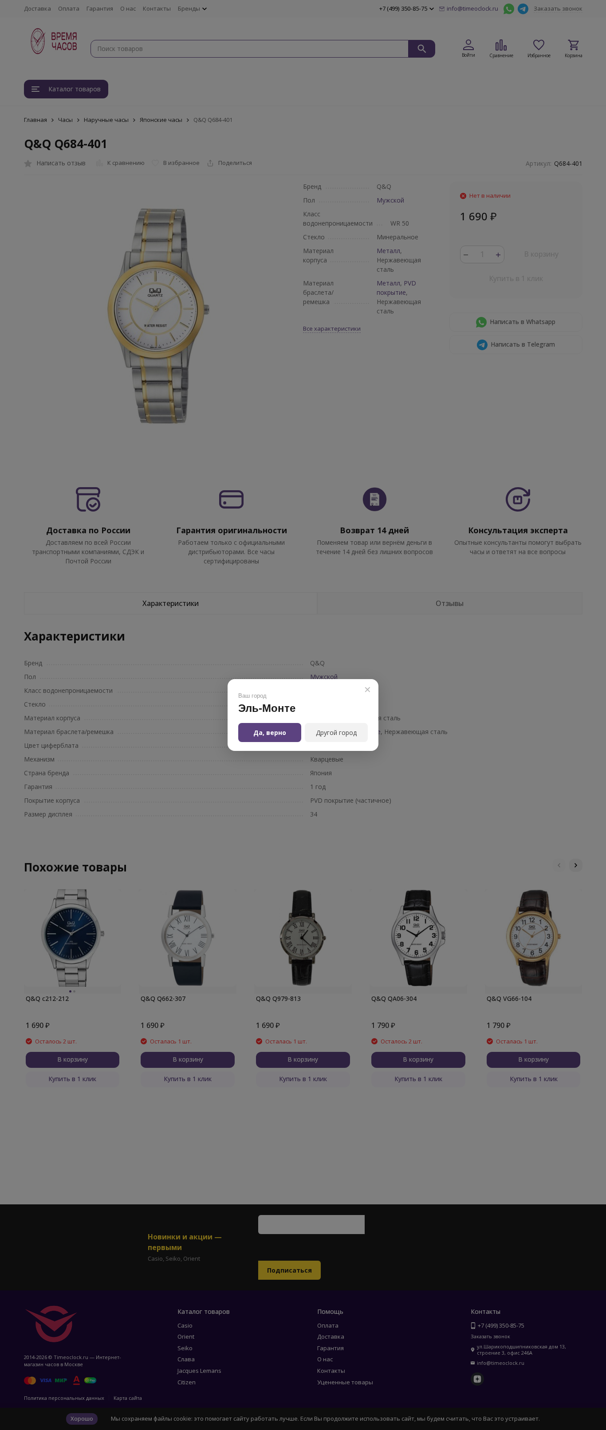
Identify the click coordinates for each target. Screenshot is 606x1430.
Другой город (336, 732)
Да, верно (269, 732)
